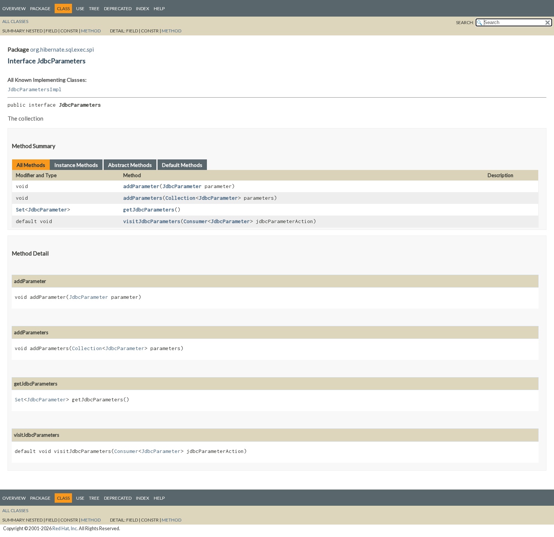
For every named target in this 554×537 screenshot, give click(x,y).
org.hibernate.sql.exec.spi (62, 49)
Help (159, 8)
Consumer (196, 221)
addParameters (142, 198)
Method (91, 31)
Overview (14, 8)
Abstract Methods (130, 165)
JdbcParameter (182, 186)
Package (40, 8)
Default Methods (182, 165)
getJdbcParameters (148, 210)
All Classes (15, 21)
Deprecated (118, 8)
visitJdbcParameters (152, 221)
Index (142, 8)
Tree (94, 8)
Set (20, 210)
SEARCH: (465, 22)
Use (80, 8)
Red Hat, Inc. (65, 528)
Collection (180, 198)
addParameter (141, 186)
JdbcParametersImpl (35, 89)
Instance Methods (76, 165)
